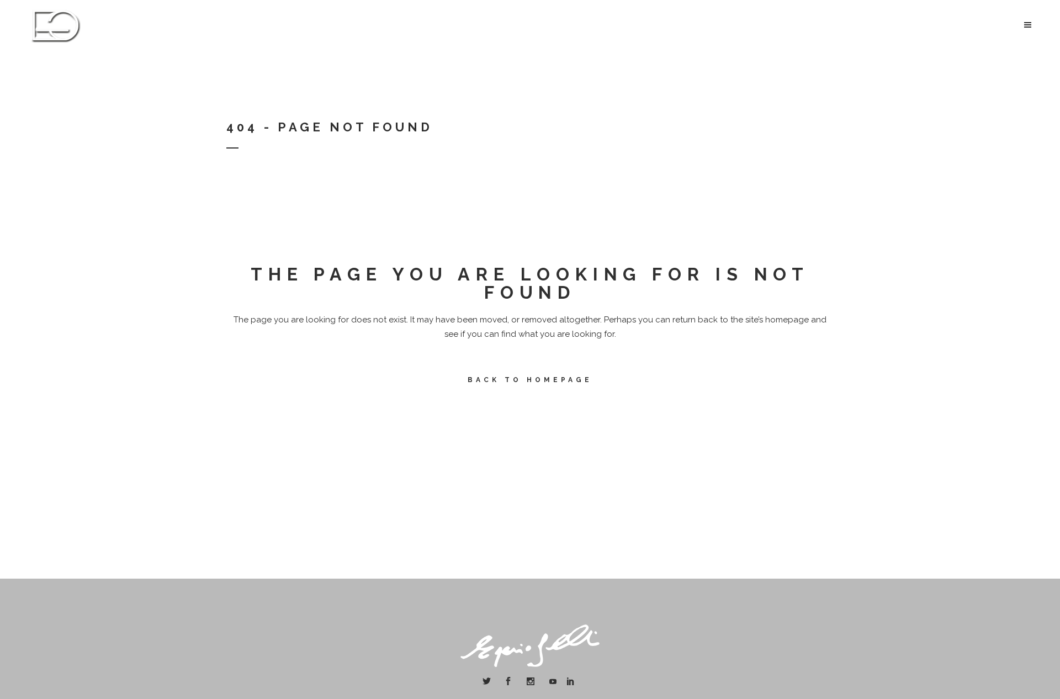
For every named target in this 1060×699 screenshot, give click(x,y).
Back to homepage (530, 380)
